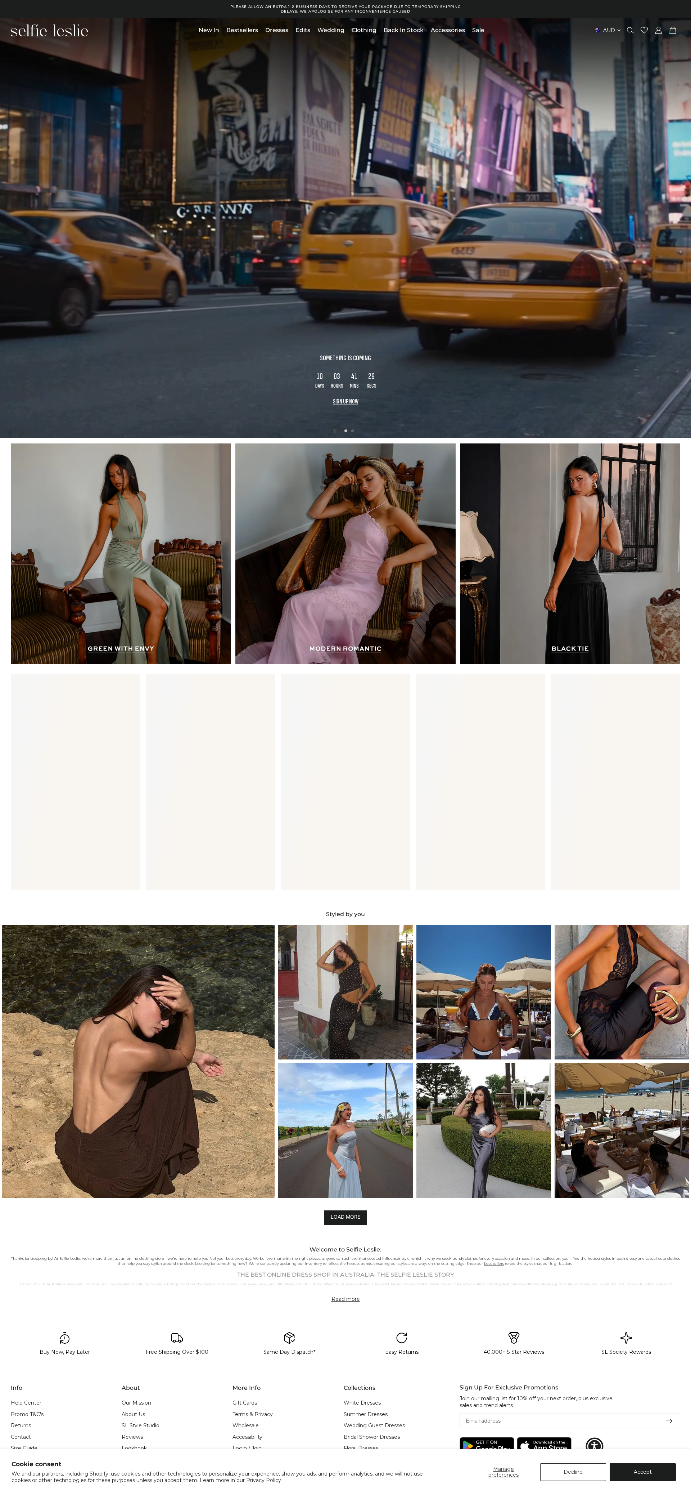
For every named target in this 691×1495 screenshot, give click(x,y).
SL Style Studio (140, 1426)
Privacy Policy (263, 1480)
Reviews (132, 1437)
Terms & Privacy (252, 1414)
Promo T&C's (27, 1414)
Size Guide (24, 1448)
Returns (21, 1426)
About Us (133, 1414)
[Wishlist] (644, 30)
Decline (573, 1472)
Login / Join (247, 1448)
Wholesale (245, 1426)
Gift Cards (244, 1403)
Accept (643, 1472)
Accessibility (247, 1437)
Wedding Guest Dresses (374, 1426)
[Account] (658, 30)
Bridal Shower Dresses (372, 1437)
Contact (21, 1437)
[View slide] (345, 228)
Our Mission (136, 1403)
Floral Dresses (361, 1448)
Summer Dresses (366, 1414)
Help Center (26, 1403)
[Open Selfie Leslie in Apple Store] (544, 1446)
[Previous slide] (11, 228)
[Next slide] (679, 228)
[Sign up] (669, 1421)
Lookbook (134, 1448)
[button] (138, 1061)
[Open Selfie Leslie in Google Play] (487, 1446)
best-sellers (494, 1263)
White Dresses (362, 1403)
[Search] (630, 30)
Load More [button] (345, 1217)
